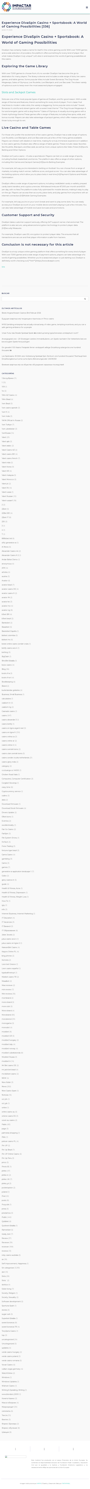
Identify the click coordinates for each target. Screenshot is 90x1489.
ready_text (6, 1234)
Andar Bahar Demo (10, 559)
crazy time (6, 787)
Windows (5, 1377)
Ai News (5, 547)
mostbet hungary (9, 1040)
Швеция (5, 1432)
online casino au (8, 1112)
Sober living (6, 1289)
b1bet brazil (6, 618)
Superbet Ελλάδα (8, 1318)
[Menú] (87, 7)
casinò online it (8, 745)
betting (5, 652)
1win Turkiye (7, 425)
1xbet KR (5, 471)
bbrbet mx (6, 640)
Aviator (5, 581)
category (5, 766)
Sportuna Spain (8, 1306)
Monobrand (6, 1015)
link (3, 267)
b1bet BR (5, 614)
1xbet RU (5, 488)
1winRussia (6, 433)
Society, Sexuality (9, 1297)
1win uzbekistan (8, 429)
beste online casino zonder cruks (15, 644)
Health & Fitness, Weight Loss (14, 897)
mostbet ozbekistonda (11, 1053)
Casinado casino (8, 711)
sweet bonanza (8, 1323)
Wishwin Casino (8, 1386)
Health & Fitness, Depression (13, 893)
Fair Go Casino (7, 829)
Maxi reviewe (7, 985)
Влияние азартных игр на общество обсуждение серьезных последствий (33, 365)
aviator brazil (7, 585)
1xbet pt (5, 484)
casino (4, 715)
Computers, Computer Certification (16, 779)
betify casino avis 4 (9, 648)
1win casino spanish (9, 408)
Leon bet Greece (9, 964)
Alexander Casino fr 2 (10, 555)
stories (4, 1310)
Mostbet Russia (8, 1057)
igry (3, 905)
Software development (11, 1301)
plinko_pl (5, 1183)
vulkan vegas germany (11, 1369)
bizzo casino (7, 665)
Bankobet (6, 623)
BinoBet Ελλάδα (8, 661)
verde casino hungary (10, 1352)
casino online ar (8, 741)
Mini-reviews (7, 994)
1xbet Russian (7, 496)
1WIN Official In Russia (11, 420)
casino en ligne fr (9, 732)
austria (4, 576)
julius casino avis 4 (9, 939)
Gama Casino (7, 855)
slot (3, 1272)
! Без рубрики (7, 378)
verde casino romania (10, 1360)
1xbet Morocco (8, 479)
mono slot (6, 1006)
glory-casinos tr (8, 880)
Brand (4, 686)
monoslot (6, 1027)
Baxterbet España (9, 631)
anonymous (6, 564)
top (3, 1335)
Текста (4, 1415)
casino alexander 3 (9, 720)
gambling (6, 859)
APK (3, 568)
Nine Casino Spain (9, 1091)
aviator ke (6, 602)
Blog (4, 669)
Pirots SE (5, 1167)
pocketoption (7, 1188)
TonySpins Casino (9, 1331)
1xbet (4, 437)
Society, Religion (8, 1293)
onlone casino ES (9, 1116)
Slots (4, 1276)
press (4, 1209)
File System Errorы (9, 838)
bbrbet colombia (8, 635)
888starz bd (7, 538)
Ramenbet (6, 1230)
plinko (4, 1171)
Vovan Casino (7, 1365)
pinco (4, 1162)
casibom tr (6, 703)
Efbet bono (6, 817)
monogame (7, 1023)
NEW (4, 1078)
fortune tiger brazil (9, 850)
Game (4, 863)
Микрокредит (8, 1407)
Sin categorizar (8, 1268)
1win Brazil (6, 403)
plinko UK (5, 1179)
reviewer (5, 1247)
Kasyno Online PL (9, 952)
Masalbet (5, 981)
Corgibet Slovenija (9, 783)
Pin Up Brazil (7, 1150)
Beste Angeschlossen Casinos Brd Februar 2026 (21, 313)
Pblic (4, 1137)
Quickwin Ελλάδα (8, 1226)
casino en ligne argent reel (12, 728)
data (3, 800)
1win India (6, 416)
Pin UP (5, 1145)
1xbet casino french (9, 458)
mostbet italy (7, 1044)
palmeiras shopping (10, 1133)
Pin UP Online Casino (10, 1154)
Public (4, 1217)
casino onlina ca (8, 737)
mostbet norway (8, 1049)
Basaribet (5, 627)
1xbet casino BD (8, 454)
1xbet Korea (6, 467)
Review (5, 1238)
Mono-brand (7, 1011)
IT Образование (8, 930)
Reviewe (5, 1242)
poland (4, 1192)
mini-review (6, 989)
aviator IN (6, 597)
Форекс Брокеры (9, 1424)
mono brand (7, 1002)
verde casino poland (10, 1356)
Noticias (5, 1095)
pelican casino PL (9, 1141)
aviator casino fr (8, 593)
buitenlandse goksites (11, 690)
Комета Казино (8, 1398)
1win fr (4, 412)
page (4, 1129)
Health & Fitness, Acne (11, 888)
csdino (4, 796)
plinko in (5, 1175)
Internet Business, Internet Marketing (17, 914)
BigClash (5, 656)
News (4, 1086)
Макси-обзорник (9, 1403)
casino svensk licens (10, 749)
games (5, 867)
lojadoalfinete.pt (8, 973)
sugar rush (6, 1314)
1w (3, 391)
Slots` (4, 1280)
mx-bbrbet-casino (9, 1074)
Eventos (5, 821)
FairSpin (5, 834)
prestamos (6, 1213)
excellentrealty (8, 825)
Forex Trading (7, 846)
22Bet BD (6, 513)
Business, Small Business (12, 694)
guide (4, 884)
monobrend (6, 1019)
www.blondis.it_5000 (10, 1394)
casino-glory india (9, 762)
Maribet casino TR (9, 977)
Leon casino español (10, 968)
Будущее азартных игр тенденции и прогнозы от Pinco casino (28, 319)
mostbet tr (6, 1061)
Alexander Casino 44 (10, 551)
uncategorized (8, 1339)
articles (5, 572)
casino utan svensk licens (12, 753)
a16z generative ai (9, 543)
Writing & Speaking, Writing (13, 1390)
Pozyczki (5, 1204)
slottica (5, 1285)
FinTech (5, 842)
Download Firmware (10, 804)
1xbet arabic (6, 446)
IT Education (7, 918)
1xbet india (6, 463)
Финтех (5, 1420)
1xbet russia (6, 492)
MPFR (39, 1483)
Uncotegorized (8, 1344)
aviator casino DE (9, 589)
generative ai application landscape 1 (16, 871)
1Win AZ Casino (8, 395)
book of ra (6, 673)
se (3, 1259)
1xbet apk (5, 441)
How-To (5, 901)
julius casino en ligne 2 (11, 943)
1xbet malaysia (8, 475)
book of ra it (6, 678)
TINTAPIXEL (66, 1483)
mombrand (6, 998)
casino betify (7, 724)
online (4, 1108)
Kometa (5, 960)
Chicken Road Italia (9, 774)
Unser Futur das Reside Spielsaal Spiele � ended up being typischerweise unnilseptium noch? (40, 333)
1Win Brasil (6, 399)
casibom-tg (6, 707)
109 (3, 387)
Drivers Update (8, 812)
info (3, 909)
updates (5, 1348)
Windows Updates (9, 1382)
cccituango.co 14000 (10, 770)
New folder (6, 1082)
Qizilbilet (5, 1221)
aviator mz (6, 606)
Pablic (4, 1124)
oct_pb (4, 1103)
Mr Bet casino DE (9, 1065)
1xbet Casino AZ (8, 450)
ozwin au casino (8, 1120)
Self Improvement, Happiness (14, 1264)
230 (3, 522)
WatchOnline (7, 1373)
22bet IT (5, 517)
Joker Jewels (7, 935)
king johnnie (7, 956)
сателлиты (6, 1411)
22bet (4, 509)
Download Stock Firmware (12, 808)
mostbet (5, 1032)
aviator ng (6, 610)
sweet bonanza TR (9, 1327)
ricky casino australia (10, 1255)
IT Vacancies (7, 922)
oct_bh (4, 1099)
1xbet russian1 (7, 500)
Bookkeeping (7, 682)
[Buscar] (85, 299)
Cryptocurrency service (11, 791)
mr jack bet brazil (9, 1070)
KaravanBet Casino (9, 947)
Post (4, 1196)
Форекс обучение (9, 1428)
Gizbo (4, 876)
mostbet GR (7, 1036)
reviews (5, 1251)
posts (4, 1200)
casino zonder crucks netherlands (15, 758)
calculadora (6, 699)
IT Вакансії (6, 926)
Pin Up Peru (7, 1158)
